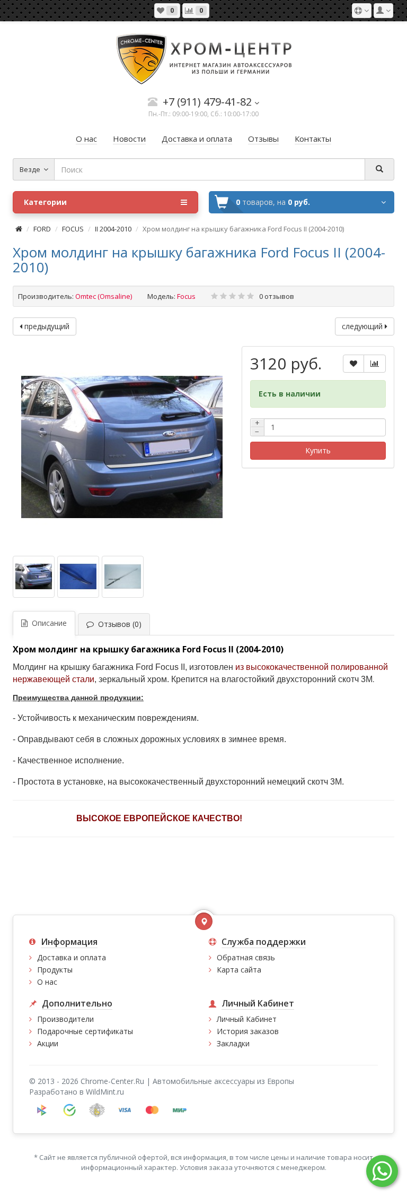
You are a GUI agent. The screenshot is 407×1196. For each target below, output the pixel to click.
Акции (47, 1043)
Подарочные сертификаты (85, 1031)
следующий (363, 326)
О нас (47, 982)
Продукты (55, 970)
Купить (318, 450)
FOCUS (73, 229)
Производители (65, 1019)
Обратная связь (246, 957)
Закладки (233, 1043)
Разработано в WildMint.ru (76, 1092)
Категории (45, 202)
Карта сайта (239, 970)
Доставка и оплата (71, 957)
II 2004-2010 (113, 229)
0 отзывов (276, 296)
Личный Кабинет (247, 1019)
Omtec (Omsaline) (103, 296)
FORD (42, 229)
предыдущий (45, 326)
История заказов (248, 1031)
